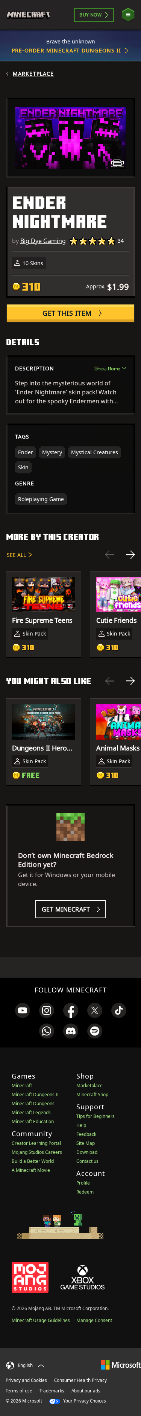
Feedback (86, 1134)
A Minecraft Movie (31, 1170)
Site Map (85, 1143)
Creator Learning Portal (36, 1143)
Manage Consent (94, 1320)
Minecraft (22, 1085)
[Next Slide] (130, 554)
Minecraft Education (33, 1121)
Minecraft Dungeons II (35, 1094)
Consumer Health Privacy (80, 1380)
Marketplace (33, 73)
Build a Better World (33, 1161)
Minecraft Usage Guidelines (41, 1320)
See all (16, 554)
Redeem (85, 1192)
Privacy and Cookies (26, 1380)
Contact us (87, 1161)
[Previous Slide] (109, 554)
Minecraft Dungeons (33, 1103)
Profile (83, 1183)
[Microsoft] (121, 1364)
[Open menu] (128, 14)
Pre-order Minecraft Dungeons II (66, 50)
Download (86, 1152)
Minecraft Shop (92, 1094)
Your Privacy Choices (84, 1401)
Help (81, 1125)
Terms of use (19, 1391)
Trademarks (51, 1391)
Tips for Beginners (95, 1116)
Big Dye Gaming (43, 241)
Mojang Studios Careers (37, 1152)
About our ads (85, 1391)
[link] (22, 1010)
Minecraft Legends (31, 1112)
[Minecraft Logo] (31, 15)
